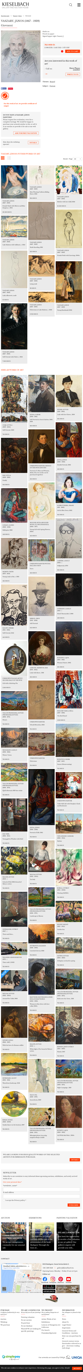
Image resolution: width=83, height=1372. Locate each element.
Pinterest (61, 1282)
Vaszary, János (17, 16)
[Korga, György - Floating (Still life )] (69, 867)
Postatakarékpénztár (49, 1333)
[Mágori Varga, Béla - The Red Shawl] (69, 689)
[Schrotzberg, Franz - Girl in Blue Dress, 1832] (69, 488)
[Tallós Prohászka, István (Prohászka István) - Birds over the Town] (69, 979)
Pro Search (46, 1330)
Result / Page (67, 159)
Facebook (45, 1282)
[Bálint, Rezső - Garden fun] (69, 911)
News (64, 1319)
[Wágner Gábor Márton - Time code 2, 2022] (14, 948)
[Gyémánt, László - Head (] (69, 589)
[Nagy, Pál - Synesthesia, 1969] (41, 1075)
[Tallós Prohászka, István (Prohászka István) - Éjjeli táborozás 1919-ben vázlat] (14, 772)
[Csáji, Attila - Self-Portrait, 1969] (14, 399)
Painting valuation (28, 1317)
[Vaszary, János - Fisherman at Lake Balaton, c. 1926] (41, 297)
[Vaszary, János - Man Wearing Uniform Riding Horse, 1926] (41, 175)
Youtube (69, 1282)
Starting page (5, 16)
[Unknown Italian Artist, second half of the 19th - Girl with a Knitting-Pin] (14, 658)
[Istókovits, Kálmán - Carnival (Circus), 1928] (41, 933)
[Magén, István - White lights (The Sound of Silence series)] (41, 1028)
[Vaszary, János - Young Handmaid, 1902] (69, 282)
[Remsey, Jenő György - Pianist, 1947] (69, 1025)
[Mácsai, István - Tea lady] (41, 856)
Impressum (66, 1328)
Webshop (4, 1322)
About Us (65, 1322)
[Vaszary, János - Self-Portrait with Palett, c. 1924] (14, 326)
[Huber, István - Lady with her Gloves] (69, 391)
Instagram (52, 1282)
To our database (26, 1326)
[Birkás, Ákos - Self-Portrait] (41, 596)
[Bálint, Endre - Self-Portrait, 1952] (14, 605)
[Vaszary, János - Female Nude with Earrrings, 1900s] (69, 229)
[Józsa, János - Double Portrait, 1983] (69, 439)
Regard (52, 82)
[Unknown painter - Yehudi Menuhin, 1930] (41, 700)
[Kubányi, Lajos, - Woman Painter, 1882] (69, 638)
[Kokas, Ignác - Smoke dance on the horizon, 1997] (14, 1104)
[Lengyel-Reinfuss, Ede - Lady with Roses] (41, 648)
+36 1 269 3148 (48, 1268)
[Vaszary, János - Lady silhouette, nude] (14, 269)
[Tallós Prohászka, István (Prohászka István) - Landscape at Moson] (41, 897)
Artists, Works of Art (49, 1319)
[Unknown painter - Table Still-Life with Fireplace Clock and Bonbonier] (69, 785)
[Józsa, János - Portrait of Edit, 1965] (41, 797)
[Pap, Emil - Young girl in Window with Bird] (14, 814)
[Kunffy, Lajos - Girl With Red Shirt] (69, 1112)
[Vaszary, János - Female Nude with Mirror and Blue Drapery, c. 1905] (14, 181)
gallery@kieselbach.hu (65, 1268)
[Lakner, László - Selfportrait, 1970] (69, 538)
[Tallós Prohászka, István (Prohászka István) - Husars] (14, 700)
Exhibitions (46, 1322)
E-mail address (8, 1192)
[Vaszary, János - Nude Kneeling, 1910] (41, 221)
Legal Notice (66, 1325)
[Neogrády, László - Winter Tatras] (14, 738)
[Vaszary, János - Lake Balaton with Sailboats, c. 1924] (14, 226)
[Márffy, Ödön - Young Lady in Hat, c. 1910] (14, 553)
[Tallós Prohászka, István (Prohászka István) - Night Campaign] (69, 1068)
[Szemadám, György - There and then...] (14, 909)
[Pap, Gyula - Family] (14, 455)
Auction (3, 1319)
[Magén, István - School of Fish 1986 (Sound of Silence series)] (14, 861)
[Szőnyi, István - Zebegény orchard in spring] (69, 945)
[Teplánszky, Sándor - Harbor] (69, 824)
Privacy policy (19, 1200)
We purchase (5, 1325)
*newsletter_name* (10, 1186)
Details (67, 1368)
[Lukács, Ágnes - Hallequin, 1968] (14, 505)
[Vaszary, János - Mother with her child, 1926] (69, 179)
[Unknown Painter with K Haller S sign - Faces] (41, 550)
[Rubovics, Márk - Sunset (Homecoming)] (69, 740)
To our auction (26, 1320)
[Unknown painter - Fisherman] (41, 744)
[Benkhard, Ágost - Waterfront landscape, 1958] (14, 1064)
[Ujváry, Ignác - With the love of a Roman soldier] (14, 1022)
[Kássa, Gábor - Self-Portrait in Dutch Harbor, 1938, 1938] (41, 393)
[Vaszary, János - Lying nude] (41, 265)
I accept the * (15, 1200)
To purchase (25, 1323)
